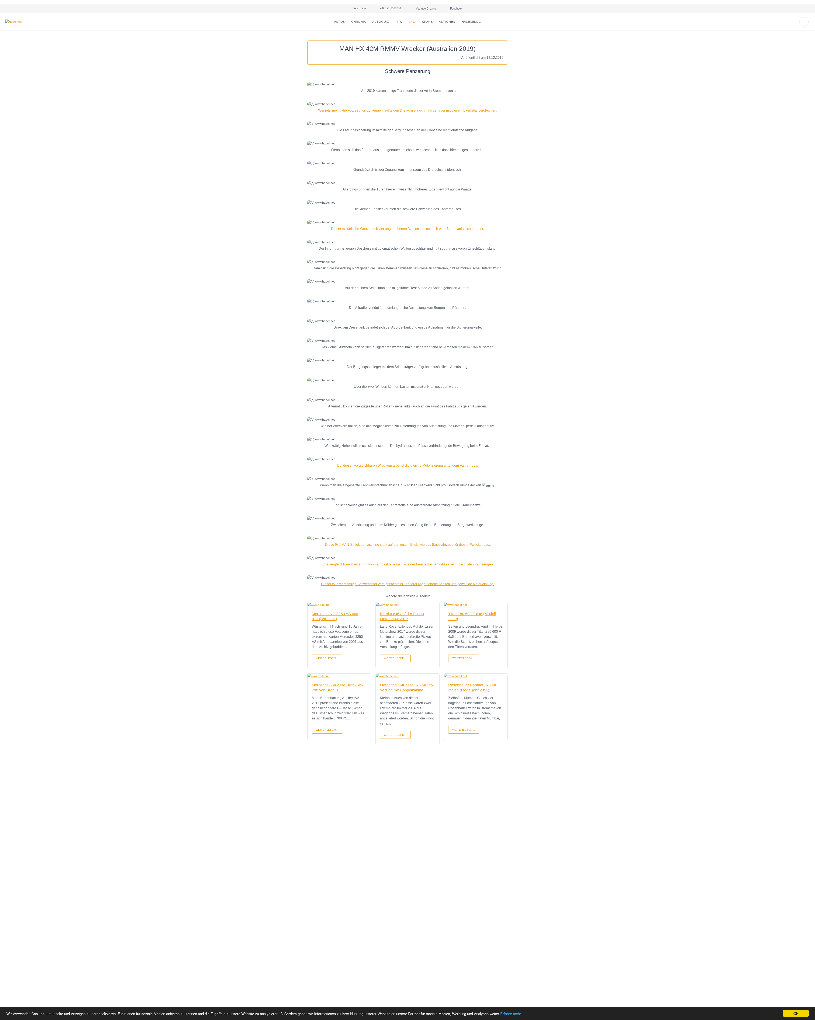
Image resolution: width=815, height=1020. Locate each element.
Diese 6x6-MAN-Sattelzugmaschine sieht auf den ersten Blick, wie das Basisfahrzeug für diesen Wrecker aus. (407, 544)
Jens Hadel (359, 8)
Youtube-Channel (426, 8)
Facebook (455, 8)
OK (795, 1013)
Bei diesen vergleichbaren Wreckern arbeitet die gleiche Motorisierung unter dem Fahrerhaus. (407, 465)
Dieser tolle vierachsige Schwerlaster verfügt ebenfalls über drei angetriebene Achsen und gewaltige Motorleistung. (407, 584)
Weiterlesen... (327, 658)
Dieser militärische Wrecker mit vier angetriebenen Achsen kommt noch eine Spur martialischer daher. (407, 229)
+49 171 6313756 (389, 8)
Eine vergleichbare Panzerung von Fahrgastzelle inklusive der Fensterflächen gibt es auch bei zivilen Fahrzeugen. (408, 564)
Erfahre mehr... (512, 1013)
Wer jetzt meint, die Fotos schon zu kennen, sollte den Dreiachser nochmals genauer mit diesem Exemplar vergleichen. (407, 110)
